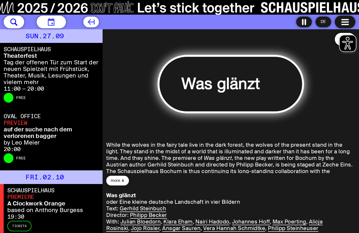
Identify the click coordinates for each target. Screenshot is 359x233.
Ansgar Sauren (181, 228)
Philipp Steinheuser (293, 228)
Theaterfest (20, 55)
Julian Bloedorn (140, 221)
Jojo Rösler (145, 228)
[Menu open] (345, 22)
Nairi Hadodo (212, 221)
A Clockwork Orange (36, 203)
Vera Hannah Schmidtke (234, 228)
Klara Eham (178, 221)
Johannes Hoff (251, 221)
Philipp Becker (148, 215)
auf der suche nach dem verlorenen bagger (38, 133)
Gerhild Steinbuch (143, 208)
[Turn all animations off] (304, 22)
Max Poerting (289, 221)
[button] (14, 22)
